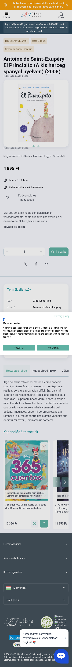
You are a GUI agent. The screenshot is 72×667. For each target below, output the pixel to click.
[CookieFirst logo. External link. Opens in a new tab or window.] (4, 319)
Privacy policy (62, 316)
